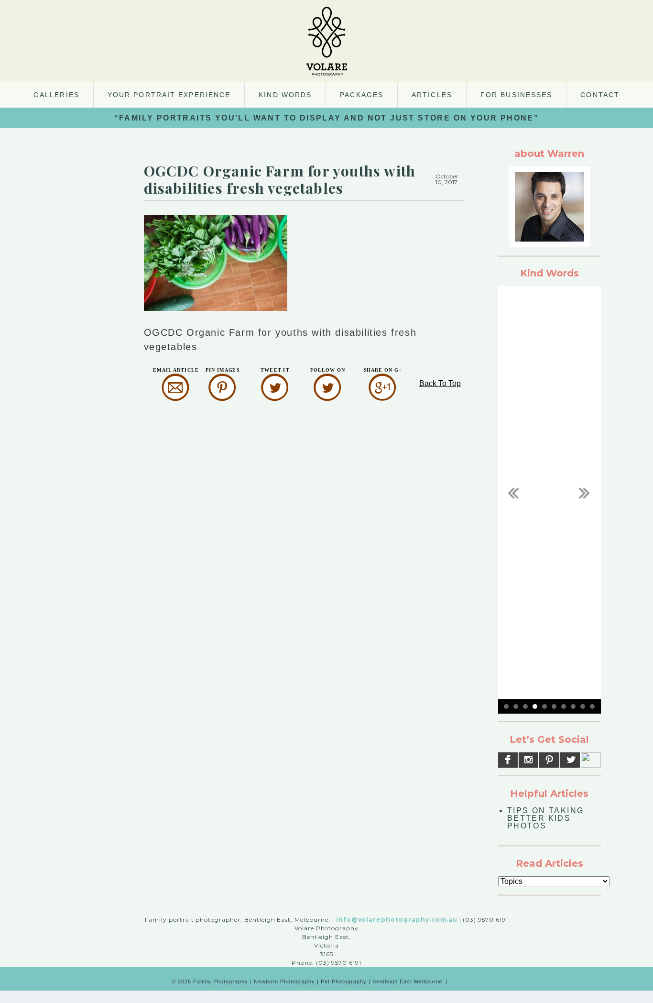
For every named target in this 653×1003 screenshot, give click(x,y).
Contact (600, 94)
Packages (361, 94)
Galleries (56, 94)
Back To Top (440, 383)
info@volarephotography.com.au (396, 919)
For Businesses (516, 94)
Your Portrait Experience (169, 94)
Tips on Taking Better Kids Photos (545, 818)
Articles (432, 94)
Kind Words (285, 94)
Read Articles (549, 863)
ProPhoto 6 (466, 981)
